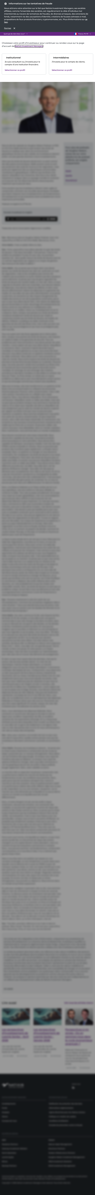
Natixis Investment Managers (29, 46)
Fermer (7, 28)
